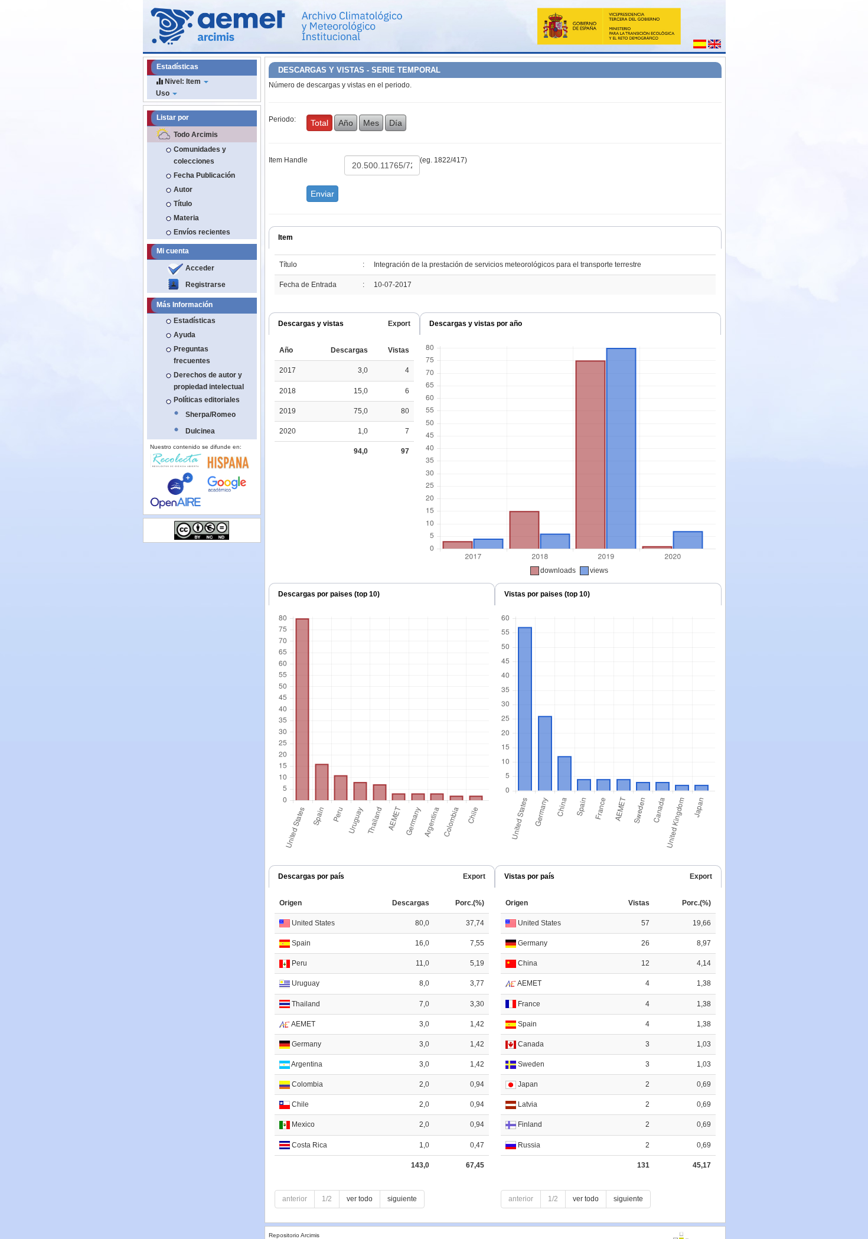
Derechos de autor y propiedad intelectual (209, 381)
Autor (183, 189)
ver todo (360, 1199)
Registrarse (205, 285)
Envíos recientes (202, 232)
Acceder (199, 268)
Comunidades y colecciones (200, 155)
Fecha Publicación (204, 175)
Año (345, 123)
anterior (294, 1199)
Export (399, 323)
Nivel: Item (183, 81)
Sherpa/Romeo (210, 414)
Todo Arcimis (196, 135)
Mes (371, 123)
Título (183, 204)
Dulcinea (200, 431)
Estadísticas (195, 321)
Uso (163, 93)
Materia (186, 218)
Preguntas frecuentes (192, 355)
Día (395, 123)
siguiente (402, 1199)
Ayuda (184, 335)
